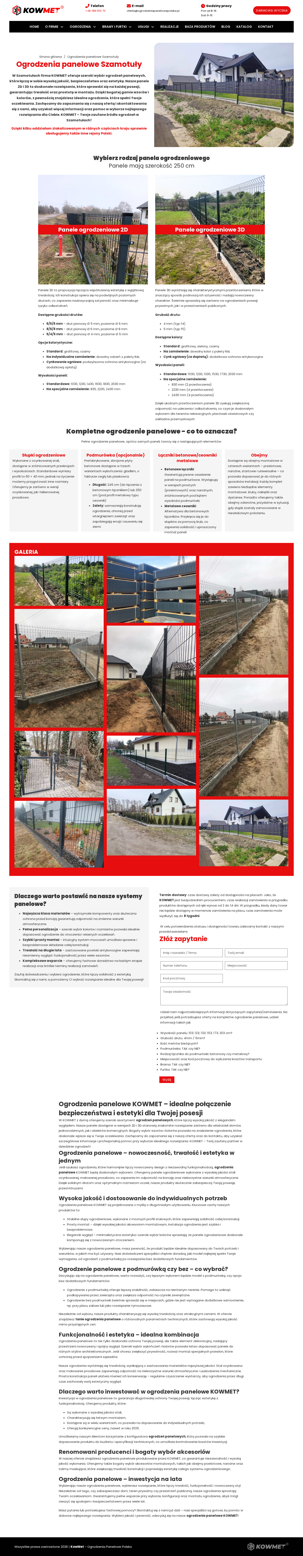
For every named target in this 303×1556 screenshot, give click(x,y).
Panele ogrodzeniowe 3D (210, 229)
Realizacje (169, 26)
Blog (225, 26)
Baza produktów (200, 26)
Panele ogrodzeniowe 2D (93, 229)
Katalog (244, 26)
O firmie (51, 26)
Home (34, 26)
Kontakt (266, 26)
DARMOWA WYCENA (272, 10)
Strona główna (50, 56)
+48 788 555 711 (95, 11)
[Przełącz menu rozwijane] (61, 26)
